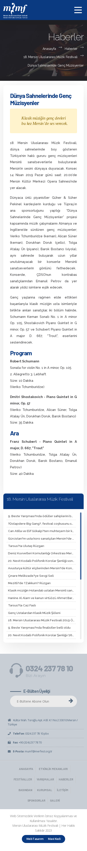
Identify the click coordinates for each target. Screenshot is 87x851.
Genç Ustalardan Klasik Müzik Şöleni (34, 613)
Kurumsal (44, 790)
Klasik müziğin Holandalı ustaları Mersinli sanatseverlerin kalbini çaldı (42, 590)
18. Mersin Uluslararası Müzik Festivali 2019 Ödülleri (42, 620)
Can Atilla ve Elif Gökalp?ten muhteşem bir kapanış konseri (42, 531)
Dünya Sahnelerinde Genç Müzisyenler (56, 65)
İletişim (62, 790)
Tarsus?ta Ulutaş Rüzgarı (26, 546)
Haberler (71, 49)
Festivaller (23, 779)
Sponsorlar (36, 800)
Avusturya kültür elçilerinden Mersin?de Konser (42, 568)
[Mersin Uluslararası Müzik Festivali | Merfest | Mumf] (43, 10)
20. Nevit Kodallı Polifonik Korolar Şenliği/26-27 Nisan (42, 635)
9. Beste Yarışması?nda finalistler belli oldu (39, 627)
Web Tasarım (35, 839)
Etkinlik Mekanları (53, 769)
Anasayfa (49, 49)
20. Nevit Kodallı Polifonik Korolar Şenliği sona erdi (42, 561)
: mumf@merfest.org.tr (32, 751)
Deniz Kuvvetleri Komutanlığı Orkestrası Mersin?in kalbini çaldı (42, 553)
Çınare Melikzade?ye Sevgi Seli (31, 575)
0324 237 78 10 (49, 671)
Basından (25, 790)
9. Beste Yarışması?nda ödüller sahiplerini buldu (42, 516)
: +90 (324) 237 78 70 (27, 742)
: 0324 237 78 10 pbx (31, 733)
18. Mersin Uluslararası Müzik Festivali (50, 57)
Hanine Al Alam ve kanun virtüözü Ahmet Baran (42, 598)
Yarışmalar (45, 779)
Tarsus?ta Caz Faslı (22, 605)
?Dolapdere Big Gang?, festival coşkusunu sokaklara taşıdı (42, 523)
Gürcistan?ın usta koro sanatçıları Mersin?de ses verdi (42, 538)
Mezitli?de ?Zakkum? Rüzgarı (29, 583)
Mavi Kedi (54, 839)
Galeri (55, 800)
